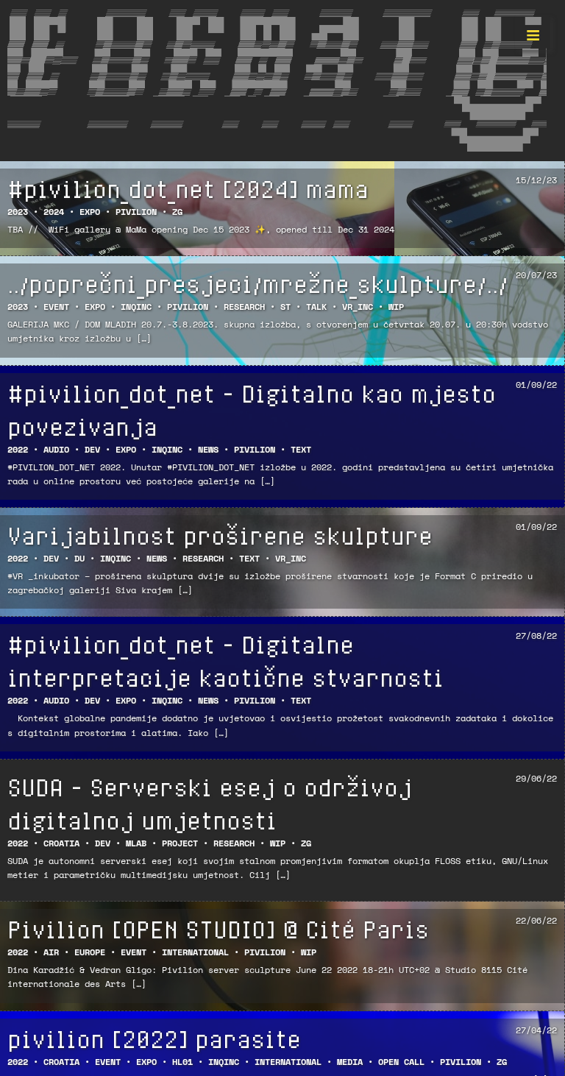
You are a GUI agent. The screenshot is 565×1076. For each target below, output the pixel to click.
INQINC (136, 306)
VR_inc (357, 306)
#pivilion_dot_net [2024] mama (188, 188)
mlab (136, 843)
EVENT (56, 306)
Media (350, 1061)
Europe (89, 952)
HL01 (182, 1061)
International (195, 952)
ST (285, 306)
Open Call (401, 1061)
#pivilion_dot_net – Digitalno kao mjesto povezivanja (251, 410)
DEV (92, 449)
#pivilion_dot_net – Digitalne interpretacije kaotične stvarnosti (225, 661)
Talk (316, 306)
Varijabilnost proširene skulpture (220, 535)
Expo (89, 211)
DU (79, 558)
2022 (17, 449)
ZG (177, 211)
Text (301, 449)
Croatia (61, 843)
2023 (17, 211)
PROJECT (180, 843)
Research (244, 306)
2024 (53, 211)
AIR (51, 952)
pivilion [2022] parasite (154, 1038)
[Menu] (532, 32)
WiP (396, 306)
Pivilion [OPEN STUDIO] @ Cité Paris (218, 928)
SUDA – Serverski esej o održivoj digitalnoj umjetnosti (209, 803)
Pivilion (136, 211)
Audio (56, 449)
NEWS (208, 449)
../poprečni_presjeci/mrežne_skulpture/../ (257, 283)
